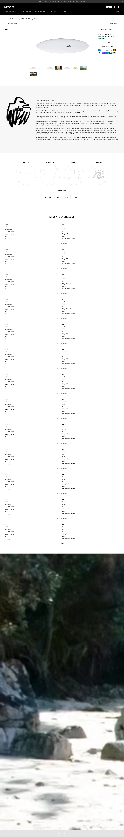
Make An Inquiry (107, 46)
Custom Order (62, 243)
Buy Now (107, 42)
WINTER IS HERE (26, 19)
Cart (117, 12)
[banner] (9, 7)
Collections (14, 19)
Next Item (114, 24)
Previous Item (11, 24)
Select (62, 543)
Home (6, 19)
